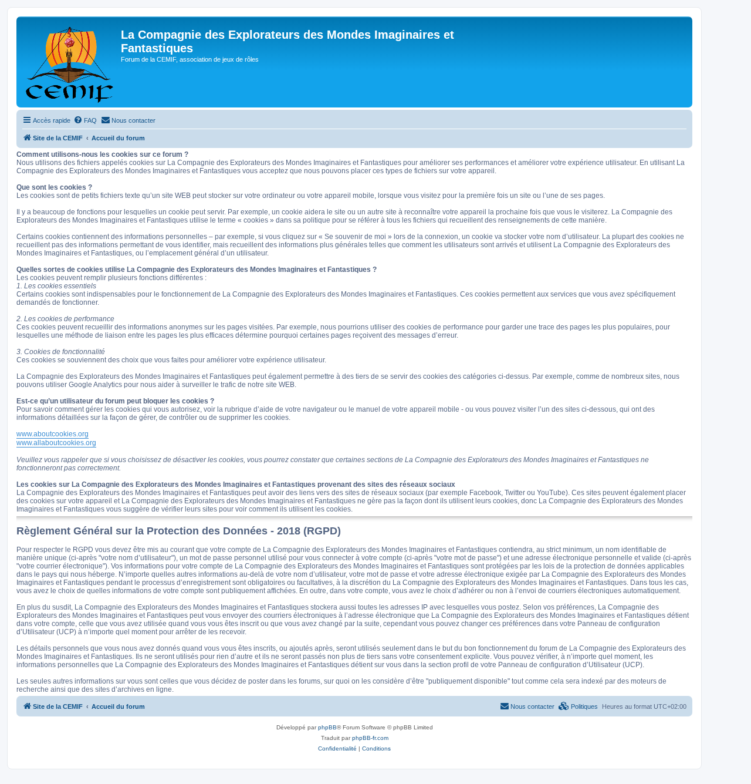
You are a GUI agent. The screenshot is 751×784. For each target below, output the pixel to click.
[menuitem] (85, 120)
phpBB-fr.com (370, 738)
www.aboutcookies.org (52, 434)
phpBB (327, 727)
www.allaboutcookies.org (56, 443)
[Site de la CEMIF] (70, 62)
